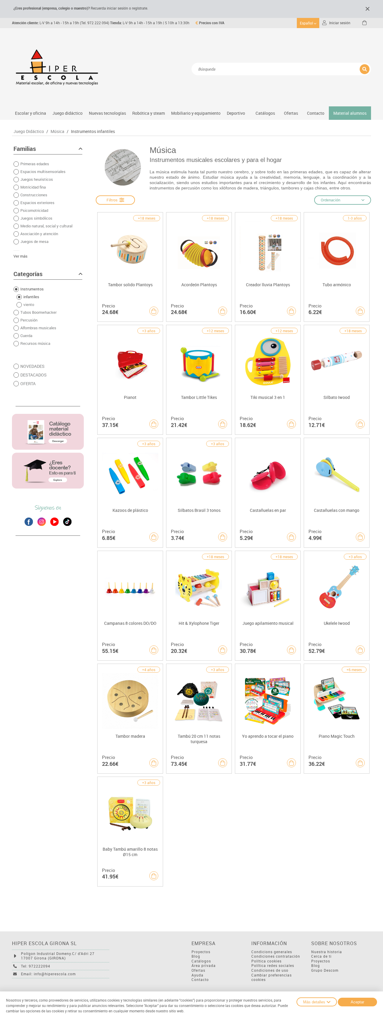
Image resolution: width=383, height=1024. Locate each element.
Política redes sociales (272, 965)
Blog (196, 956)
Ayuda (197, 975)
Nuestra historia (326, 952)
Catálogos (265, 113)
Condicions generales (271, 952)
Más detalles (314, 1002)
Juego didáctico (67, 113)
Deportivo (236, 113)
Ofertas (198, 970)
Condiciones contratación (275, 956)
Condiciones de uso (269, 970)
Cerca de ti (321, 956)
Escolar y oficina (30, 113)
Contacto (315, 113)
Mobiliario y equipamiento (196, 113)
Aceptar (357, 1002)
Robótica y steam (148, 113)
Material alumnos (350, 113)
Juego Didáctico (28, 131)
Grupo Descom (324, 970)
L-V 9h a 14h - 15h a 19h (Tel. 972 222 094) (60, 23)
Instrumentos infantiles (93, 131)
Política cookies (266, 961)
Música (57, 131)
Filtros (113, 200)
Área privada (204, 965)
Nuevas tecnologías (107, 113)
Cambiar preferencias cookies (271, 977)
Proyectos (201, 952)
